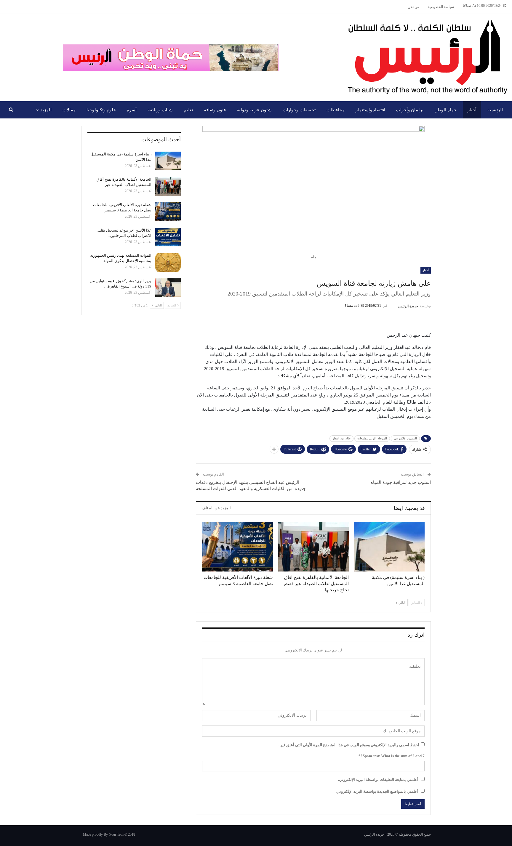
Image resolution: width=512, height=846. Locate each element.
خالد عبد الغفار (341, 438)
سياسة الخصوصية (441, 7)
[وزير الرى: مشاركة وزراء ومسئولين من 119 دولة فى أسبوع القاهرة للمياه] (168, 287)
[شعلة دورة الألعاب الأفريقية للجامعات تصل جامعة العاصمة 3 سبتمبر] (237, 547)
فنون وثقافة (215, 109)
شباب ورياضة (160, 109)
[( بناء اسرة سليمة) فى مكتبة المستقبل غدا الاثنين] (389, 547)
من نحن (413, 7)
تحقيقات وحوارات (299, 109)
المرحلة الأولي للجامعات (372, 438)
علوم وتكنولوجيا (101, 109)
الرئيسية (495, 109)
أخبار (472, 109)
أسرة (132, 109)
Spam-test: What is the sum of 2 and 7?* (392, 756)
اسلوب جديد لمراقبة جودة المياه (401, 482)
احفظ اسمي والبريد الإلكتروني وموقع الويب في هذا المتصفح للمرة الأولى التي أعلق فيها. (349, 745)
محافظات (336, 109)
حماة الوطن (445, 109)
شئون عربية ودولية (254, 109)
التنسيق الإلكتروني (405, 438)
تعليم (188, 109)
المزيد (46, 109)
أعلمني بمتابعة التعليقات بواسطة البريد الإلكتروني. (378, 779)
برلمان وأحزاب (409, 109)
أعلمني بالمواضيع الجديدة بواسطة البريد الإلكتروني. (377, 791)
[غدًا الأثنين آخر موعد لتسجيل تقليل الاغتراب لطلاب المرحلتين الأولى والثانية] (168, 237)
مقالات (69, 109)
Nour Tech (116, 834)
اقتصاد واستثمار (370, 109)
